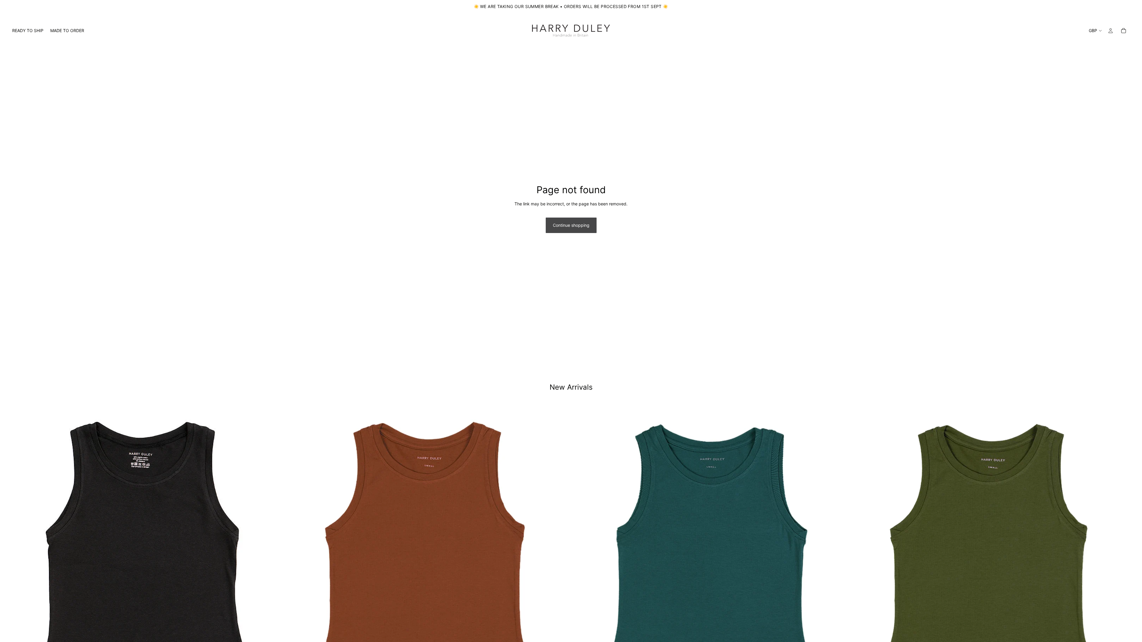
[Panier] (1123, 30)
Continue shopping (571, 225)
